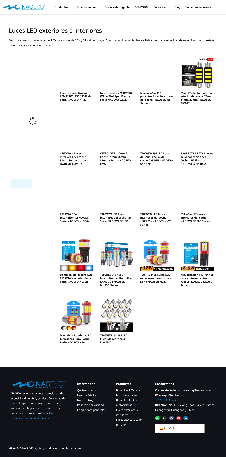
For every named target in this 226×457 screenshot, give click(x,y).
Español (168, 428)
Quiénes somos (86, 7)
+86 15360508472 (166, 400)
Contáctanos (161, 7)
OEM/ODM (141, 7)
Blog (178, 7)
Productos (61, 7)
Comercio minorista (198, 7)
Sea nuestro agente (117, 7)
